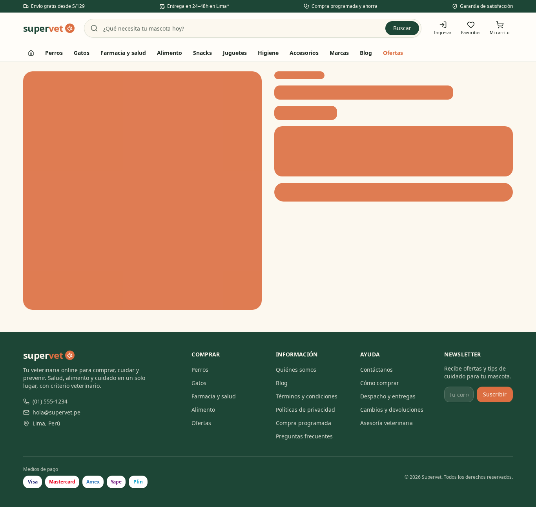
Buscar (402, 28)
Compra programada (303, 423)
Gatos (81, 52)
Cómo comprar (379, 383)
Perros (54, 52)
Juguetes (235, 52)
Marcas (339, 52)
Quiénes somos (296, 369)
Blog (366, 52)
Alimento (169, 52)
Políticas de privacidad (305, 409)
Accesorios (304, 52)
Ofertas (393, 52)
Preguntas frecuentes (304, 436)
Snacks (202, 52)
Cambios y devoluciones (391, 409)
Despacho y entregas (388, 396)
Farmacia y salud (123, 52)
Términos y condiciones (306, 396)
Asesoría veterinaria (386, 423)
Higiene (268, 52)
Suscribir (495, 394)
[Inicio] (31, 53)
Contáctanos (376, 369)
